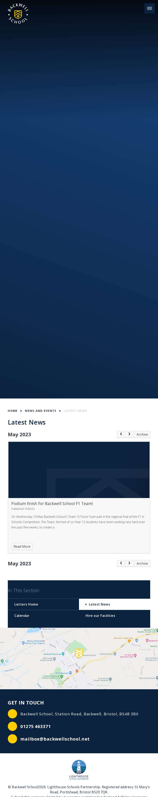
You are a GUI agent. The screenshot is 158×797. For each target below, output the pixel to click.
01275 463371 (35, 726)
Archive (142, 434)
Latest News (75, 411)
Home (12, 411)
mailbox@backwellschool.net (55, 739)
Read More (22, 546)
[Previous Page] (121, 434)
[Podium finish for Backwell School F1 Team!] (78, 470)
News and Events (40, 411)
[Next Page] (129, 434)
